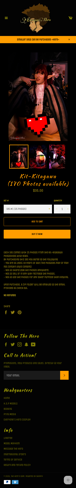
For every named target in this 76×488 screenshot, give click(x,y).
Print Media (10, 414)
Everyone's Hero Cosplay (17, 419)
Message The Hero (13, 448)
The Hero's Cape (18, 476)
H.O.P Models (11, 403)
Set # (6, 200)
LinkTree (8, 438)
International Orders (15, 454)
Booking (8, 409)
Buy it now (37, 234)
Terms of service (13, 459)
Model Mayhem (12, 443)
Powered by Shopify (34, 476)
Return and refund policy (17, 465)
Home (7, 398)
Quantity (58, 200)
